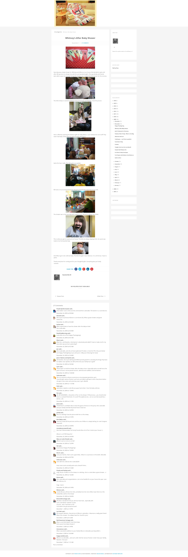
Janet (58, 404)
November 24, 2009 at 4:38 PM (65, 426)
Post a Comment (58, 545)
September (117, 164)
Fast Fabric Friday (119, 141)
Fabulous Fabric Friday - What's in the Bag (124, 133)
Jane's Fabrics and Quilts (64, 358)
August (116, 166)
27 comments (85, 43)
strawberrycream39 (62, 428)
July (116, 169)
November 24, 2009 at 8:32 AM (65, 322)
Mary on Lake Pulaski (63, 439)
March (116, 180)
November (117, 123)
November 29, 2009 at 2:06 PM (65, 496)
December (117, 121)
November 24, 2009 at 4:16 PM (65, 417)
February (117, 182)
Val (57, 446)
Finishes (117, 144)
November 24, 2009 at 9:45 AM (65, 364)
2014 (115, 106)
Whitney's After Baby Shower (121, 128)
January (116, 185)
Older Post (100, 296)
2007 (115, 191)
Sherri (58, 340)
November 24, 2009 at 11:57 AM (65, 383)
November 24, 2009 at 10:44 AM (65, 373)
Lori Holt (59, 511)
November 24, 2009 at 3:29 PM (65, 410)
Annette (59, 315)
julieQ (58, 412)
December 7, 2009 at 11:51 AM (65, 542)
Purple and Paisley (62, 470)
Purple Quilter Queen (63, 309)
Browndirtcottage (62, 499)
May (116, 174)
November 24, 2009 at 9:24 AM (65, 355)
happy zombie (61, 536)
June (116, 172)
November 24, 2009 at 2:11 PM (65, 401)
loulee (58, 324)
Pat (58, 393)
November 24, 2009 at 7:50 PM (65, 450)
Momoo (59, 490)
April (116, 177)
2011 (115, 114)
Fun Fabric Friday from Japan (121, 152)
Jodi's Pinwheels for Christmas (122, 131)
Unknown (59, 375)
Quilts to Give (118, 157)
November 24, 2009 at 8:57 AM (65, 346)
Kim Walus (60, 419)
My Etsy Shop (115, 68)
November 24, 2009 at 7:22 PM (65, 443)
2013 (115, 108)
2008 (115, 189)
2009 (115, 119)
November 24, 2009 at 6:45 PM (65, 436)
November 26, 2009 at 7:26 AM (65, 475)
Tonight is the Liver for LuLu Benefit (123, 147)
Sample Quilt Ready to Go (120, 149)
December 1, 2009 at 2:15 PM (65, 509)
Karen (58, 477)
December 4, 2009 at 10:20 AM (65, 533)
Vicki (58, 386)
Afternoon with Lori (119, 136)
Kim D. (59, 453)
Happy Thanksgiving (119, 125)
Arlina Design (100, 553)
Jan (57, 349)
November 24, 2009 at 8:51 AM (65, 338)
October (117, 161)
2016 (115, 100)
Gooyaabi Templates (117, 553)
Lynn (58, 366)
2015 (115, 103)
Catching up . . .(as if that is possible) (123, 139)
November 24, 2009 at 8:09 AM (65, 313)
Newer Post (60, 296)
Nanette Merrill (66, 275)
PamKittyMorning (62, 333)
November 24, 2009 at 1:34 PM (65, 390)
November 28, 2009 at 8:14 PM (65, 487)
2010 (115, 116)
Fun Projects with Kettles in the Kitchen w (124, 155)
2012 (115, 111)
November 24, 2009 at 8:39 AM (65, 331)
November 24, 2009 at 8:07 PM (65, 457)
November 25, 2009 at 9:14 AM (65, 468)
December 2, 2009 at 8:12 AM (65, 518)
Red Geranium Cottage (63, 520)
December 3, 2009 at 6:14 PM (65, 526)
